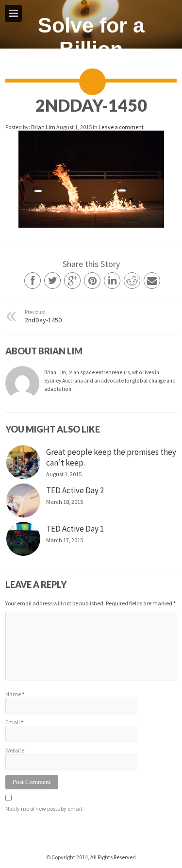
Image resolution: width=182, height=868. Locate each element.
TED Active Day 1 (75, 528)
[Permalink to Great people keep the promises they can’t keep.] (23, 462)
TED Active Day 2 (75, 490)
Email (12, 722)
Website (14, 750)
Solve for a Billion (91, 37)
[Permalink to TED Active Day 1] (23, 539)
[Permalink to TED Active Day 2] (23, 500)
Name (13, 694)
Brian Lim (43, 127)
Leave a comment (121, 127)
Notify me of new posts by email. (44, 808)
